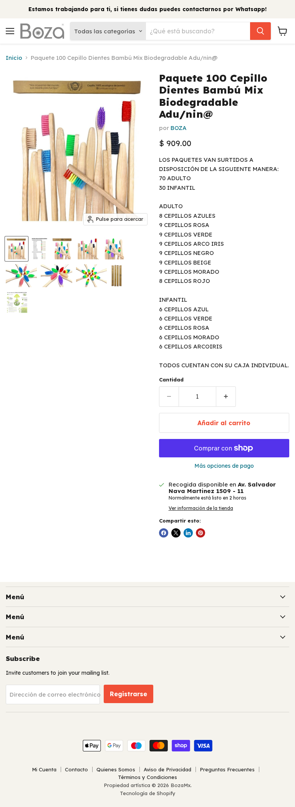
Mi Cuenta (44, 769)
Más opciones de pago (224, 466)
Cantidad (171, 380)
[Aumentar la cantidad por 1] (226, 396)
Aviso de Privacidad (167, 769)
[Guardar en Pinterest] (200, 532)
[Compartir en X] (176, 532)
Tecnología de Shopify (148, 793)
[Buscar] (260, 31)
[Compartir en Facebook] (163, 532)
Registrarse (128, 694)
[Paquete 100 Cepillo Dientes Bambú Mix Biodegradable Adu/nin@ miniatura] (16, 249)
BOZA (179, 127)
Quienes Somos (115, 769)
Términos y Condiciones (147, 777)
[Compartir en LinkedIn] (188, 532)
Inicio (14, 57)
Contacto (76, 769)
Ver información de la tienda (201, 508)
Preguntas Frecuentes (227, 769)
